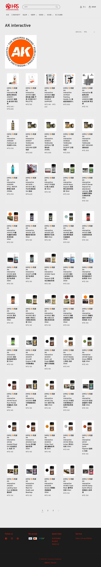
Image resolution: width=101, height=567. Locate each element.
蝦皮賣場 (55, 541)
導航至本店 (55, 544)
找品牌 (25, 15)
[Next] (58, 511)
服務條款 (47, 563)
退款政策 (54, 563)
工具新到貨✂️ (15, 15)
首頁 (7, 15)
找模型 (41, 15)
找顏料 (33, 15)
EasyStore (58, 559)
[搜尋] (57, 7)
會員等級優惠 (56, 538)
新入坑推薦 (59, 15)
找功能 (49, 15)
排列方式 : (79, 32)
